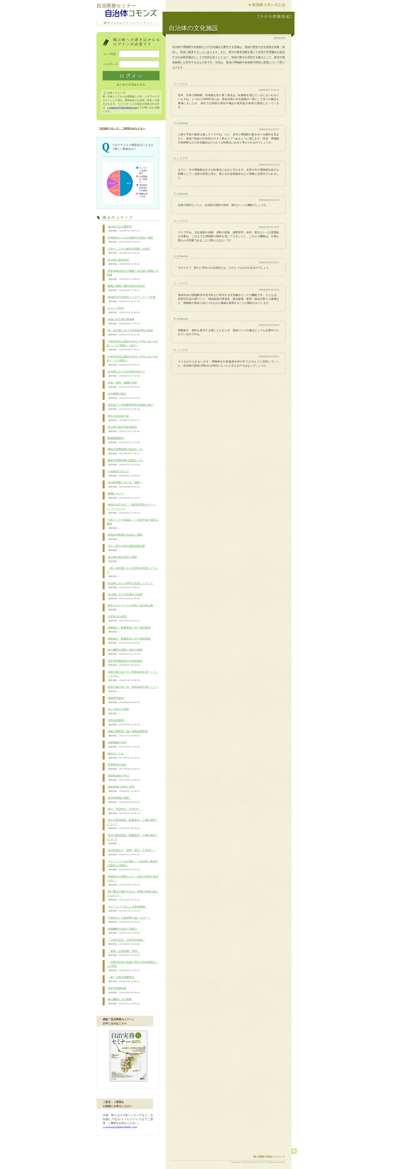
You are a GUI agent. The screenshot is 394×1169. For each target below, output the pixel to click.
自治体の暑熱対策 (124, 261)
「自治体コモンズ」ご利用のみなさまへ (121, 128)
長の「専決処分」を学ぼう (124, 810)
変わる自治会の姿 (124, 417)
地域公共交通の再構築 (124, 321)
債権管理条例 (124, 700)
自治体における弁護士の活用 (124, 596)
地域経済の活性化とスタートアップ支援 (131, 298)
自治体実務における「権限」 (124, 484)
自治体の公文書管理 (124, 228)
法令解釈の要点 (124, 395)
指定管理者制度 (124, 990)
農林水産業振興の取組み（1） (125, 462)
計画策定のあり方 (124, 473)
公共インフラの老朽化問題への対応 (128, 250)
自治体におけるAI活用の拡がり (126, 373)
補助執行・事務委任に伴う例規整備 (128, 629)
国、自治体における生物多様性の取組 (130, 332)
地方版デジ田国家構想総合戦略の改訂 (130, 406)
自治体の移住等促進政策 (124, 428)
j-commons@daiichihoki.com (122, 107)
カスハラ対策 (124, 310)
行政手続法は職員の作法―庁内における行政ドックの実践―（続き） (132, 345)
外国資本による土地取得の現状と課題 (130, 239)
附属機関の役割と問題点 (124, 930)
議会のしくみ (124, 755)
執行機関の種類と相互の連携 (124, 651)
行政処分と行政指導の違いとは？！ (128, 919)
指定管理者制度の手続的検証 (124, 662)
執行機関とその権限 (124, 1001)
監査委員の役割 (124, 766)
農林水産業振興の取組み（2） (125, 451)
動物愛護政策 (124, 440)
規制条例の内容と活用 (124, 788)
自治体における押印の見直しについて (130, 585)
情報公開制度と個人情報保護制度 (127, 733)
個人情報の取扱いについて (269, 1156)
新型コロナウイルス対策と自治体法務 (130, 607)
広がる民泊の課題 (118, 711)
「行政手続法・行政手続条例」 (126, 941)
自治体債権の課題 (124, 799)
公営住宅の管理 (124, 618)
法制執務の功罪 (124, 744)
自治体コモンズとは (268, 5)
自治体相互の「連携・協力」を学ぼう (131, 852)
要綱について (124, 495)
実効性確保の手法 (124, 777)
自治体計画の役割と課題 (122, 558)
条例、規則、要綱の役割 (124, 384)
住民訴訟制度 (124, 722)
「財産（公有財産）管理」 (124, 952)
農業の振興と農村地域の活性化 (126, 287)
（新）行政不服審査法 (124, 979)
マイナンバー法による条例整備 (127, 908)
